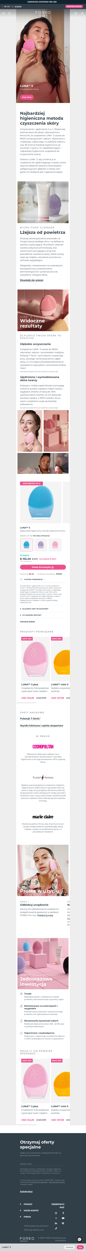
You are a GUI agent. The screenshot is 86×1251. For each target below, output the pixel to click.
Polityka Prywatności (39, 1182)
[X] (56, 1218)
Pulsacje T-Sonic (30, 718)
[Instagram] (56, 1213)
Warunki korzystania (57, 1182)
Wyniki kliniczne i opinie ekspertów (41, 725)
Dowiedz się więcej (31, 280)
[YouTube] (63, 1218)
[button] (79, 1239)
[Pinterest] (63, 1223)
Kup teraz (26, 97)
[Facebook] (63, 1213)
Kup (80, 1247)
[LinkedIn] (56, 1223)
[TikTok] (56, 1228)
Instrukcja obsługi (27, 621)
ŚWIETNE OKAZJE (74, 6)
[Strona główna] (43, 13)
